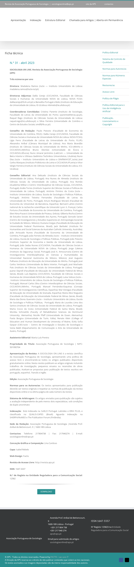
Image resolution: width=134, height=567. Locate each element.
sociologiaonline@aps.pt (63, 4)
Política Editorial (110, 52)
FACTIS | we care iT (59, 557)
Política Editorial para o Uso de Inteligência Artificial (113, 108)
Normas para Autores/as (114, 68)
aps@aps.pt (55, 533)
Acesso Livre (108, 91)
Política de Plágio (110, 98)
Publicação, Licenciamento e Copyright (110, 121)
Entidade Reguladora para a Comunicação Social (109, 528)
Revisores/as (108, 85)
